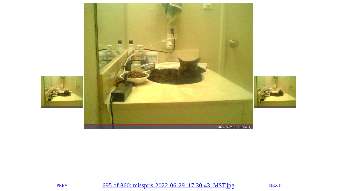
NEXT (275, 185)
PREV (62, 185)
